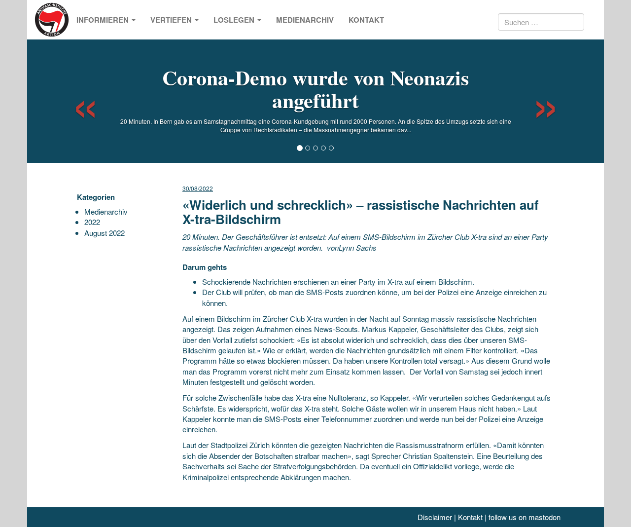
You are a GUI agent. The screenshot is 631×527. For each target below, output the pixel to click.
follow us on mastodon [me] (525, 517)
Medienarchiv (305, 19)
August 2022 (104, 232)
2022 (92, 222)
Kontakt (366, 19)
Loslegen (234, 19)
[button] (77, 101)
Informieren (103, 19)
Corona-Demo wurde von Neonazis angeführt (315, 88)
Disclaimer (435, 517)
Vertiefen (172, 19)
